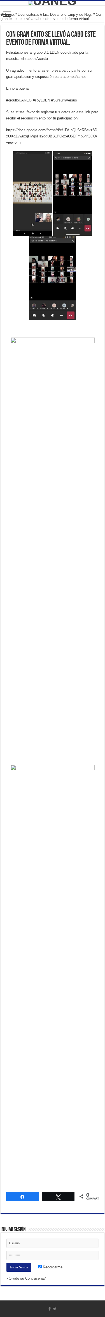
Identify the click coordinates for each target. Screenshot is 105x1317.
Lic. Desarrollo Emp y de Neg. (67, 14)
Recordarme (52, 1267)
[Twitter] (54, 1308)
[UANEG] (52, 3)
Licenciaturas (28, 14)
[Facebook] (49, 1308)
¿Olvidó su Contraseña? (26, 1278)
